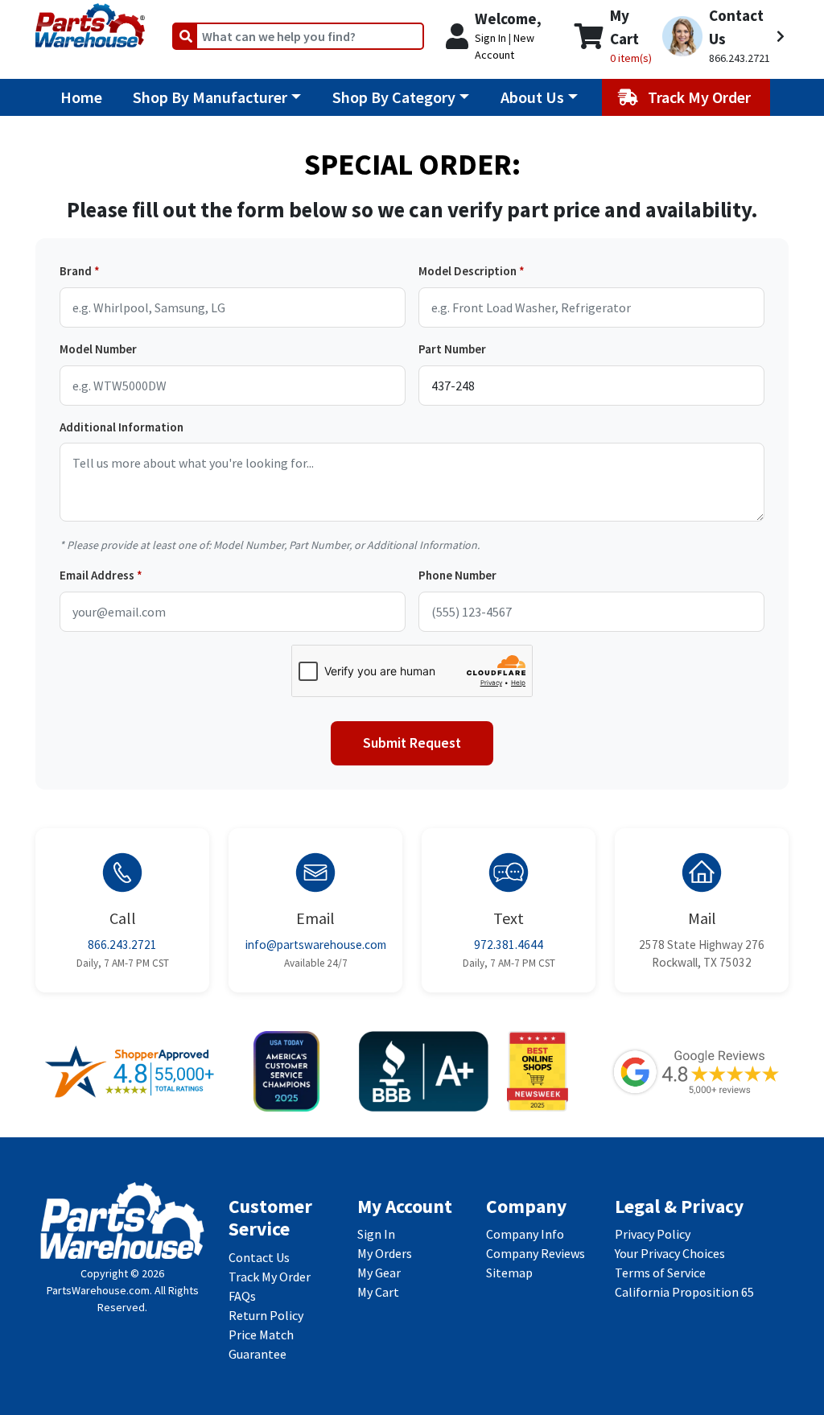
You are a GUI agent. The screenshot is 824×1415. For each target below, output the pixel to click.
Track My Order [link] (270, 1277)
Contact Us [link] (259, 1257)
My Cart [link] (378, 1292)
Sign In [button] (490, 38)
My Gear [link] (379, 1272)
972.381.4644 (508, 944)
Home (81, 97)
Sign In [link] (376, 1234)
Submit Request (412, 743)
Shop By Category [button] (393, 97)
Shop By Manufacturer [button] (210, 97)
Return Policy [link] (266, 1315)
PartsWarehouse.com (98, 1290)
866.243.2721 (122, 944)
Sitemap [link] (509, 1272)
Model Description (467, 270)
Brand (76, 270)
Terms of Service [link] (660, 1272)
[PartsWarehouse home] (90, 20)
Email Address (97, 575)
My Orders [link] (384, 1253)
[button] (723, 36)
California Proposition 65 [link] (684, 1292)
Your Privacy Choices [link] (670, 1253)
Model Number (98, 349)
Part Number (452, 349)
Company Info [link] (525, 1234)
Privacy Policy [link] (652, 1234)
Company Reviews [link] (535, 1253)
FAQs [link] (242, 1296)
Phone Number (457, 575)
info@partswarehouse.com (315, 944)
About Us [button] (532, 97)
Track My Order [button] (701, 97)
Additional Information (121, 427)
